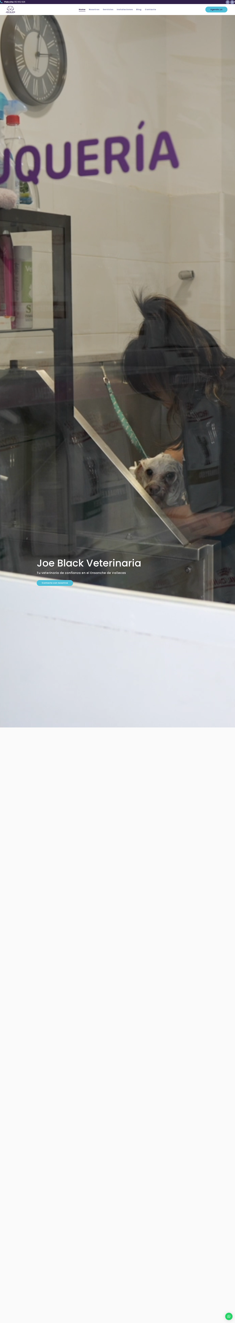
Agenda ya (216, 9)
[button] (229, 1316)
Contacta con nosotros (55, 582)
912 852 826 (19, 1)
